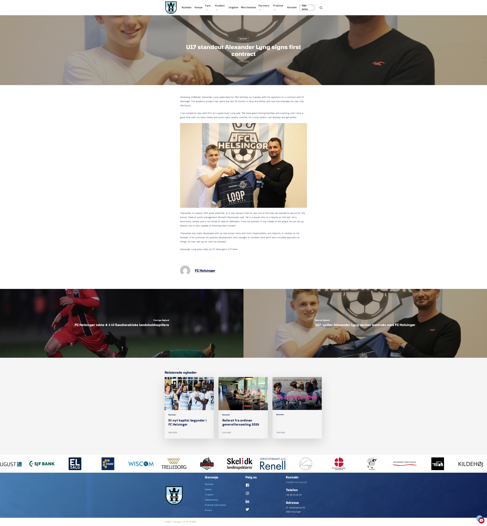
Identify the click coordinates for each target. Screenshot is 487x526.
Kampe (208, 490)
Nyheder (243, 39)
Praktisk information (215, 505)
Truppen (209, 495)
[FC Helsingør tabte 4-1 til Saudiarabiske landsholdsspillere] (122, 323)
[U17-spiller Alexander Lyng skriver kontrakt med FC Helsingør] (365, 323)
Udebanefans (211, 500)
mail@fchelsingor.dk (296, 482)
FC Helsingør (205, 270)
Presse (208, 510)
